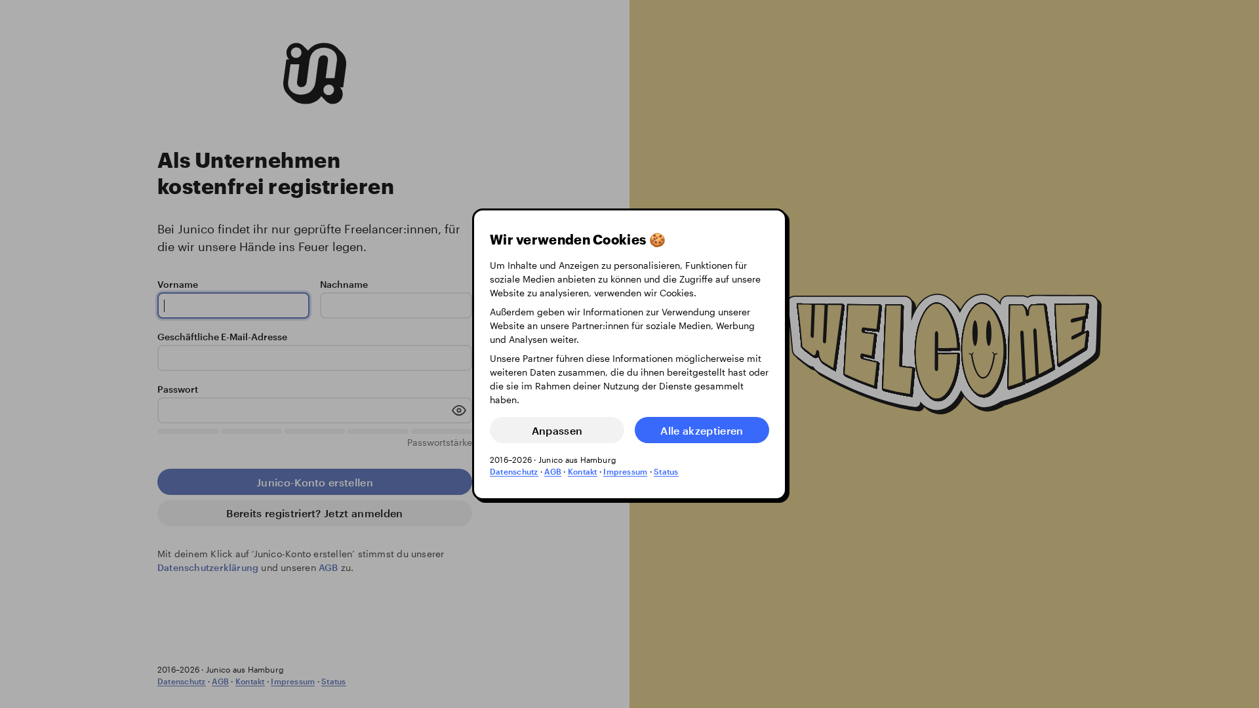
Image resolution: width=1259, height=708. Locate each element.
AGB (552, 471)
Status (666, 471)
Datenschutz (514, 471)
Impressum (625, 471)
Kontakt (582, 471)
